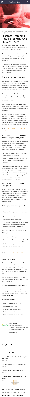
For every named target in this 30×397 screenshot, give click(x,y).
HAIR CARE (4, 372)
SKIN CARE (4, 366)
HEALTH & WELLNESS (10, 31)
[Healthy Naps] (5, 328)
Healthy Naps (13, 323)
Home (3, 31)
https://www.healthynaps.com (15, 325)
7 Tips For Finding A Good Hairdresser (12, 370)
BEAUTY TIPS (4, 360)
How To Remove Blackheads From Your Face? (14, 364)
